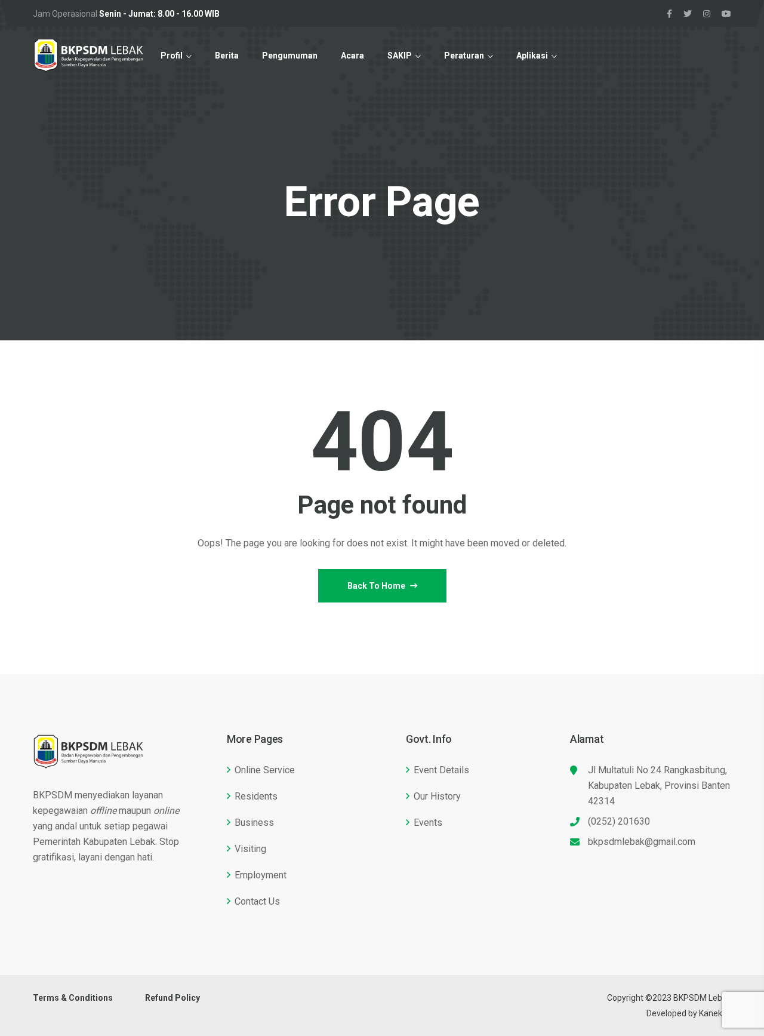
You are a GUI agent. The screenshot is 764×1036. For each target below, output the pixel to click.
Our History (437, 796)
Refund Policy (172, 998)
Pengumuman (290, 55)
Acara (352, 55)
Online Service (265, 770)
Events (428, 822)
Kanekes (715, 1013)
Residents (256, 796)
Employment (260, 875)
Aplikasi (532, 55)
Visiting (250, 848)
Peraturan (464, 55)
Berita (227, 55)
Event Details (441, 770)
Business (254, 822)
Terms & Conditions (73, 998)
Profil (172, 55)
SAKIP (399, 55)
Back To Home (377, 586)
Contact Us (257, 901)
